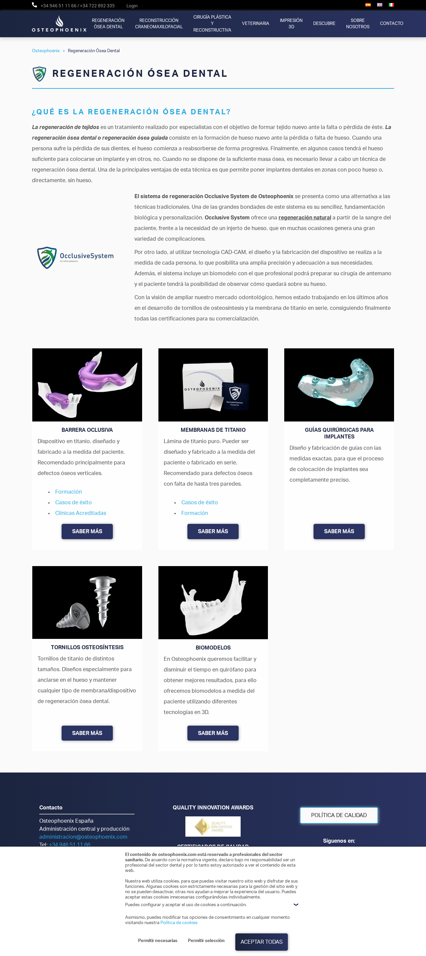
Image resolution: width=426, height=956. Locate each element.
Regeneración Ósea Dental (108, 24)
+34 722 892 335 (97, 6)
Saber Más (87, 531)
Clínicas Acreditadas (80, 513)
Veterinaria (255, 24)
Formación (68, 492)
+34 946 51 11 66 (59, 6)
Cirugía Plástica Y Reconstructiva (212, 23)
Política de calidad (339, 815)
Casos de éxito (73, 502)
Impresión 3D (291, 24)
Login (131, 6)
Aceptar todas (262, 942)
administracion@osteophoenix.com (83, 837)
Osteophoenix (46, 51)
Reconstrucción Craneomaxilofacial (159, 24)
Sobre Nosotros (357, 24)
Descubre (324, 24)
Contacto (391, 24)
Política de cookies (179, 923)
